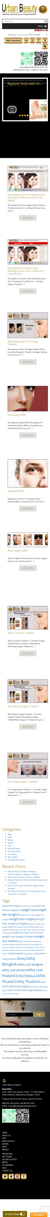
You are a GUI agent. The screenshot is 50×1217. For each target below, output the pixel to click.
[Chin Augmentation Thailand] (28, 765)
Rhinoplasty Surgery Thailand (23, 706)
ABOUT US (6, 1135)
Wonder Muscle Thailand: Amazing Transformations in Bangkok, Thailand (23, 873)
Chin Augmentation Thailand (23, 781)
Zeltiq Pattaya (25, 975)
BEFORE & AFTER (9, 1159)
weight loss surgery (22, 919)
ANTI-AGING (7, 1156)
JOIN (38, 1014)
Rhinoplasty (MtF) (17, 414)
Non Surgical (13, 856)
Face (9, 845)
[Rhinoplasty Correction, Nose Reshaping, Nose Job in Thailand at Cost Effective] (28, 252)
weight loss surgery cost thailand (21, 927)
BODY (4, 1146)
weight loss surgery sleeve (23, 930)
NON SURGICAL (8, 1141)
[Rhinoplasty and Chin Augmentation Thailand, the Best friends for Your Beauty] (28, 178)
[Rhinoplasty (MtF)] (28, 398)
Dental (10, 842)
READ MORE (28, 217)
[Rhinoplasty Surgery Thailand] (28, 691)
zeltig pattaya (28, 954)
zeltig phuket (39, 953)
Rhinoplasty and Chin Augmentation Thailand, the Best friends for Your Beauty (27, 197)
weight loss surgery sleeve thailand (28, 932)
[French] (44, 30)
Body (10, 837)
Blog (9, 834)
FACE (4, 1138)
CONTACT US (7, 1170)
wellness (18, 947)
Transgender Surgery (16, 859)
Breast (10, 840)
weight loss (29, 909)
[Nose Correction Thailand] (28, 618)
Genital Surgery (14, 848)
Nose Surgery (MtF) (18, 550)
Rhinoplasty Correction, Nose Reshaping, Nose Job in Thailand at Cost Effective (26, 270)
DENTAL (5, 1143)
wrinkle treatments (36, 950)
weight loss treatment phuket (24, 944)
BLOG (4, 1167)
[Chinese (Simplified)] (35, 30)
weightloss (15, 910)
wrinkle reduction (16, 950)
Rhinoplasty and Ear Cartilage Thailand (23, 343)
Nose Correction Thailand (21, 633)
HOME (4, 1132)
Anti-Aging (12, 854)
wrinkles (26, 950)
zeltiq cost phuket (14, 970)
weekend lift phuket (27, 906)
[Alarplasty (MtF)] (28, 473)
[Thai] (46, 30)
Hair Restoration (14, 851)
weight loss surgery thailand (18, 936)
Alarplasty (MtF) (16, 491)
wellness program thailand (30, 947)
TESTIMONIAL (7, 1165)
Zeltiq (21, 958)
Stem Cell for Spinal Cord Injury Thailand (24, 877)
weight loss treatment (26, 941)
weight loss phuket (27, 915)
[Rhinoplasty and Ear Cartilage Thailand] (28, 325)
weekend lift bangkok (11, 905)
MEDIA (5, 1162)
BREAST (5, 1149)
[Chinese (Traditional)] (38, 30)
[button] (40, 26)
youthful (5, 954)
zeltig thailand (9, 958)
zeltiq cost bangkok (30, 964)
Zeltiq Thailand (27, 981)
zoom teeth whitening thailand (25, 990)
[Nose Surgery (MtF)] (28, 540)
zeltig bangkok (15, 953)
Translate (25, 35)
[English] (41, 30)
